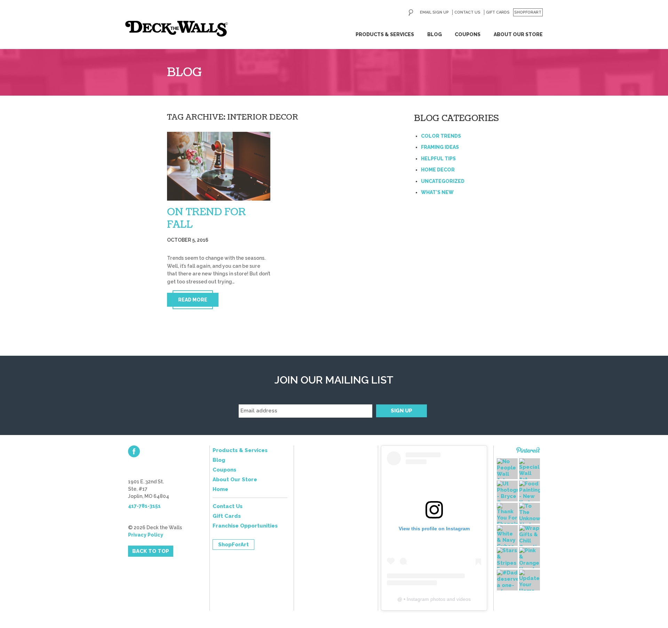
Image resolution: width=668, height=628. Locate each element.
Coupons (467, 34)
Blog (434, 34)
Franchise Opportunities (245, 526)
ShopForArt (527, 12)
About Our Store (518, 34)
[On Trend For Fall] (218, 166)
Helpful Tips (438, 158)
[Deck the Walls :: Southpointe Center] (176, 29)
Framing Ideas (440, 147)
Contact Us (467, 12)
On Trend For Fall (206, 218)
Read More (192, 300)
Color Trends (441, 136)
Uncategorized (442, 181)
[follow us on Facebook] (134, 451)
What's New (437, 192)
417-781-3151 (144, 506)
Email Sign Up (434, 12)
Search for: (410, 12)
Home (220, 489)
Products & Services (385, 34)
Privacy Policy (145, 535)
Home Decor (438, 169)
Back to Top (150, 551)
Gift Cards (498, 12)
